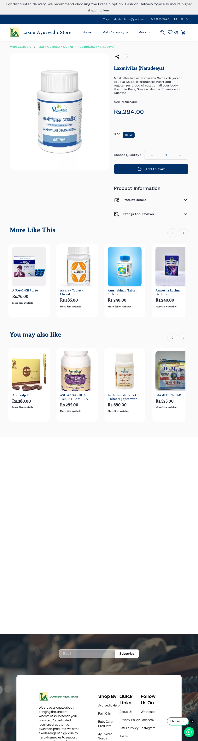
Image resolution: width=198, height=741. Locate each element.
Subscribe (127, 653)
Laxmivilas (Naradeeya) (97, 46)
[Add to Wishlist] (126, 57)
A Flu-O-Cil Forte (25, 290)
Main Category (21, 46)
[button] (171, 32)
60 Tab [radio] (128, 135)
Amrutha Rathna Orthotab (168, 292)
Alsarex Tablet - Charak (72, 292)
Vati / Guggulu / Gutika (55, 46)
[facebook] (175, 19)
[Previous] (172, 233)
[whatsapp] (187, 19)
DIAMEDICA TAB (168, 395)
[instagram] (181, 19)
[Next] (183, 233)
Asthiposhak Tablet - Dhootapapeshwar (122, 397)
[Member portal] (176, 32)
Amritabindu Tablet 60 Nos (122, 292)
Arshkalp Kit (21, 395)
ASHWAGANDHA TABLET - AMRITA (74, 397)
